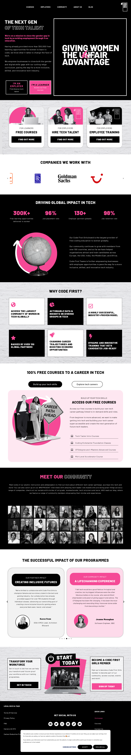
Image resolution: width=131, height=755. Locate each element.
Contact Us (99, 729)
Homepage (99, 718)
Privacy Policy (9, 718)
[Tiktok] (74, 724)
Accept (85, 747)
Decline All (100, 747)
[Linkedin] (68, 724)
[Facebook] (50, 724)
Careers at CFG (10, 729)
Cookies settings (69, 747)
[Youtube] (80, 724)
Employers (46, 7)
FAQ (5, 723)
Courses (30, 7)
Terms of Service (10, 713)
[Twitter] (56, 724)
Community (62, 7)
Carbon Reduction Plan (13, 734)
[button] (90, 55)
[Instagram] (62, 724)
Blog (91, 7)
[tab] (45, 384)
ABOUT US (78, 7)
